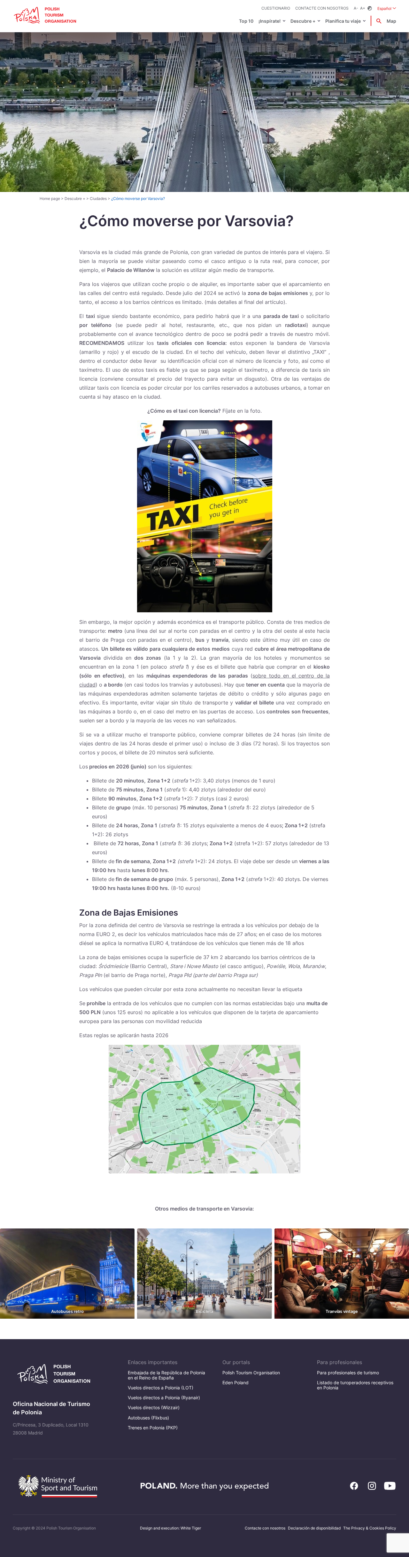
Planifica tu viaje (343, 21)
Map (391, 21)
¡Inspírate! (270, 21)
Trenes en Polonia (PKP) (153, 1427)
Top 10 (246, 21)
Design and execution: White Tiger (170, 1528)
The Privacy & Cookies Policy (369, 1528)
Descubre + (302, 21)
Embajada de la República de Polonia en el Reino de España (166, 1375)
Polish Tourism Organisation (251, 1372)
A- (356, 8)
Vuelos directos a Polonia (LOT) (160, 1387)
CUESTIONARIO (275, 8)
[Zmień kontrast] (369, 8)
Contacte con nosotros (322, 8)
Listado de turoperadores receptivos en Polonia (355, 1385)
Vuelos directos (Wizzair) (154, 1407)
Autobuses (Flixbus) (148, 1417)
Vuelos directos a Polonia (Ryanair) (164, 1397)
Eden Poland (235, 1382)
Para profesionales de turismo (348, 1372)
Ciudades (98, 198)
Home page (50, 198)
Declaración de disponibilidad (314, 1528)
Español (386, 8)
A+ (362, 8)
